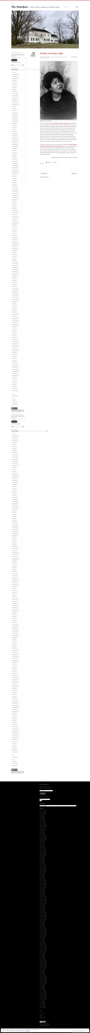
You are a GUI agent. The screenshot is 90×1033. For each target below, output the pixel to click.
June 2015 (14, 280)
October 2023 (14, 76)
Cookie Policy (27, 1030)
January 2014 (14, 316)
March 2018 (14, 210)
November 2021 (15, 116)
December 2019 (15, 165)
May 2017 (14, 231)
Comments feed (15, 402)
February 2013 (14, 339)
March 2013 (14, 337)
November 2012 (15, 707)
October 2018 (14, 195)
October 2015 (14, 271)
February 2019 (14, 186)
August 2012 (14, 352)
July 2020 (14, 150)
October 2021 (14, 480)
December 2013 (15, 318)
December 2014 (15, 292)
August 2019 (14, 174)
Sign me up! (14, 60)
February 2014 (14, 314)
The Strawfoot (19, 6)
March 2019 (14, 184)
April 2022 (14, 110)
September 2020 (15, 146)
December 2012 (15, 343)
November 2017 (15, 218)
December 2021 (15, 114)
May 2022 (14, 108)
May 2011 (14, 384)
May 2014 (14, 307)
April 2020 (14, 518)
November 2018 (15, 193)
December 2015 (15, 267)
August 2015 (14, 637)
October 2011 (14, 373)
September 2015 (15, 273)
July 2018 (14, 201)
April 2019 (14, 182)
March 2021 (14, 133)
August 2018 (14, 199)
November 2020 (15, 142)
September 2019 (15, 533)
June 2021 (14, 127)
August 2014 (14, 301)
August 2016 (14, 250)
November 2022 (15, 99)
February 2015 (14, 288)
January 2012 (14, 367)
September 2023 (15, 78)
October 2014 (14, 297)
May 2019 (14, 180)
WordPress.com (15, 404)
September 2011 (15, 375)
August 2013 (14, 326)
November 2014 (15, 656)
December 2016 (15, 603)
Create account (15, 395)
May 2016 (14, 256)
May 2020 (14, 516)
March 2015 (14, 286)
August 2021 (14, 123)
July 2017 (14, 227)
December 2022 (15, 97)
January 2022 (14, 112)
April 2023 (14, 89)
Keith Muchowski (47, 56)
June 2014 (14, 305)
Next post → (74, 173)
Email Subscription (16, 52)
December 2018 (15, 552)
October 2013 (14, 322)
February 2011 (14, 390)
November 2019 (15, 167)
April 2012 (14, 360)
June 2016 (14, 254)
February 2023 (14, 93)
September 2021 (15, 482)
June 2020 (14, 152)
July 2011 (14, 741)
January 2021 (14, 499)
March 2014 (14, 673)
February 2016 (14, 263)
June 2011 (14, 743)
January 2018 (14, 214)
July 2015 (14, 278)
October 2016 (14, 246)
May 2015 (14, 282)
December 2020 (15, 140)
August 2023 (14, 80)
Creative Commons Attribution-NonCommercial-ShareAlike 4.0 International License (17, 410)
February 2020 (14, 161)
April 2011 (14, 386)
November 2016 (15, 244)
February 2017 (14, 237)
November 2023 (15, 74)
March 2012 (14, 362)
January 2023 (14, 95)
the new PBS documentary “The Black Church (61, 123)
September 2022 (15, 465)
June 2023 (14, 446)
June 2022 (14, 106)
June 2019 (14, 178)
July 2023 (14, 82)
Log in (13, 759)
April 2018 (14, 569)
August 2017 (14, 586)
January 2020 (14, 163)
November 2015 (15, 269)
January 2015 (14, 290)
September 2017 (15, 584)
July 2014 (14, 303)
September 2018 (15, 197)
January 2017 (14, 239)
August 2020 (14, 148)
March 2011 (14, 388)
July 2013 (14, 690)
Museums (47, 57)
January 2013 (14, 341)
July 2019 (14, 176)
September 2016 (15, 248)
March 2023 (14, 91)
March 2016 (14, 622)
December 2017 (15, 216)
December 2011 (15, 369)
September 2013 (15, 324)
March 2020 (14, 159)
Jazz (44, 57)
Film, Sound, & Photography (57, 56)
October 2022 (14, 101)
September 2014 (15, 299)
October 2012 (14, 709)
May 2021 (14, 129)
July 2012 (14, 354)
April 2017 (14, 233)
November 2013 (15, 320)
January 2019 (14, 550)
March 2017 (14, 235)
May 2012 (14, 358)
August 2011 (14, 377)
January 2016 (14, 265)
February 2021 (14, 135)
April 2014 (14, 309)
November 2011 (15, 371)
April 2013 (14, 335)
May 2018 (14, 205)
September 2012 (15, 350)
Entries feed (14, 761)
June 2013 (14, 331)
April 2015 (14, 284)
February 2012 (14, 726)
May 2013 (14, 333)
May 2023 (14, 87)
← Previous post (44, 173)
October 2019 (14, 169)
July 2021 (14, 125)
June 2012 (14, 356)
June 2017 (14, 229)
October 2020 (14, 144)
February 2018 (14, 212)
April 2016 (14, 620)
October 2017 (14, 220)
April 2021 (14, 131)
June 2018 (14, 203)
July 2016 (14, 252)
